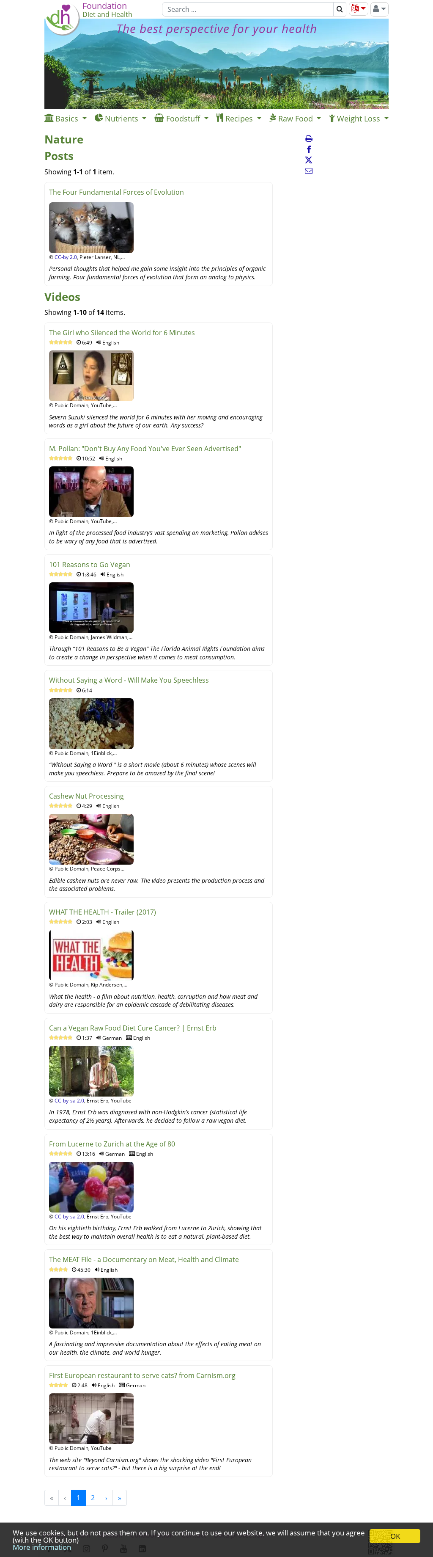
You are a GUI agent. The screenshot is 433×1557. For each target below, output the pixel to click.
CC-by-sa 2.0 (69, 1100)
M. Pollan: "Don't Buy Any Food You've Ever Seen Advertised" (145, 448)
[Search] (340, 9)
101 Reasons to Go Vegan (89, 564)
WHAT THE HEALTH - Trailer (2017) (102, 912)
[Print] (309, 138)
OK (395, 1536)
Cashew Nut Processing (86, 796)
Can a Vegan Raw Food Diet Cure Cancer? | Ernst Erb (132, 1028)
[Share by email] (309, 170)
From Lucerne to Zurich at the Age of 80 (112, 1144)
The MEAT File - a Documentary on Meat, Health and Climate (144, 1259)
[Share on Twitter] (309, 160)
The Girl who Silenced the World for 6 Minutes (122, 332)
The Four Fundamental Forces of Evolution (116, 192)
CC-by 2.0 (66, 257)
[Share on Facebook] (309, 149)
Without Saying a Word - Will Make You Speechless (129, 680)
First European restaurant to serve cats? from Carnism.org (142, 1375)
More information (42, 1547)
